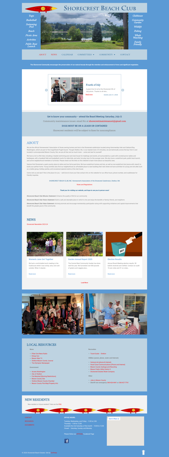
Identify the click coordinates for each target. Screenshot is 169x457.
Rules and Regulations (84, 185)
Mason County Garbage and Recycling (103, 367)
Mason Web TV (37, 358)
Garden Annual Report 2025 (80, 259)
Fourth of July (93, 84)
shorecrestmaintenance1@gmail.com (107, 121)
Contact (125, 54)
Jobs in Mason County (98, 380)
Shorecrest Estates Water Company (102, 372)
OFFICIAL (79, 434)
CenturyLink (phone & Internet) (100, 362)
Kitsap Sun (35, 356)
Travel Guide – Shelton (98, 354)
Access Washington (38, 372)
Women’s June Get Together (41, 259)
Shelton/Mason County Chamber (43, 381)
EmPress (54, 453)
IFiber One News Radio (39, 354)
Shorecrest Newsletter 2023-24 (37, 224)
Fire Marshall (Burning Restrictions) (44, 376)
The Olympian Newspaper (40, 363)
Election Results (115, 259)
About (42, 54)
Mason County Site (38, 379)
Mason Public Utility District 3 (100, 369)
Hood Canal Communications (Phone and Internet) (107, 365)
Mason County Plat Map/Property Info (45, 383)
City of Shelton (37, 374)
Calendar (67, 54)
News (54, 54)
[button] (46, 90)
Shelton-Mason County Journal (42, 361)
